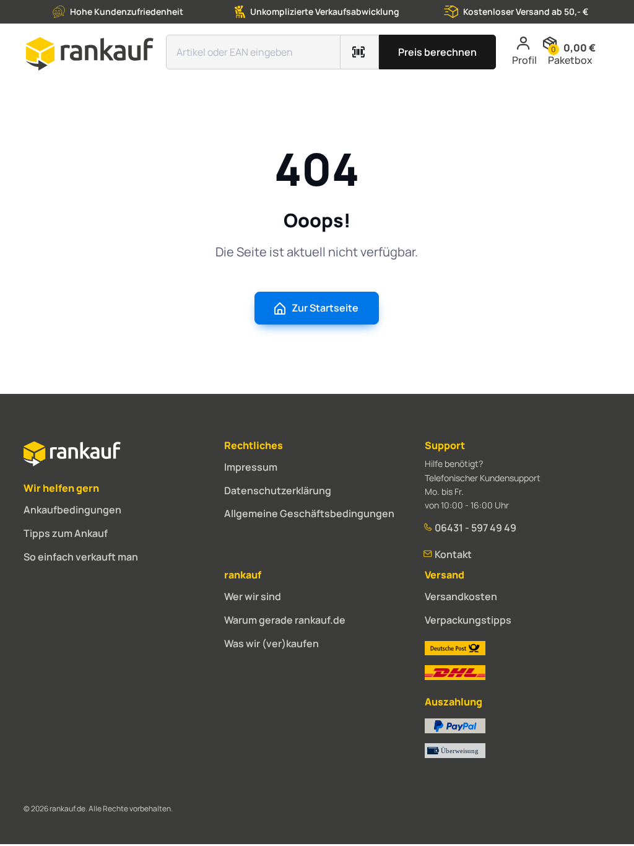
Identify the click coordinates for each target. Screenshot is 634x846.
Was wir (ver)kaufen (271, 643)
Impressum (250, 467)
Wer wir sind (252, 596)
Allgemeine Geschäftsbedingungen (309, 513)
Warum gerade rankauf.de (284, 620)
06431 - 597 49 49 (474, 527)
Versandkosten (461, 596)
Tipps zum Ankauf (66, 533)
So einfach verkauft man (81, 557)
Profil (524, 60)
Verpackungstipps (468, 620)
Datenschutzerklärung (277, 490)
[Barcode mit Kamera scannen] (360, 52)
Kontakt (452, 554)
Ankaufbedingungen (72, 510)
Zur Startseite (325, 308)
